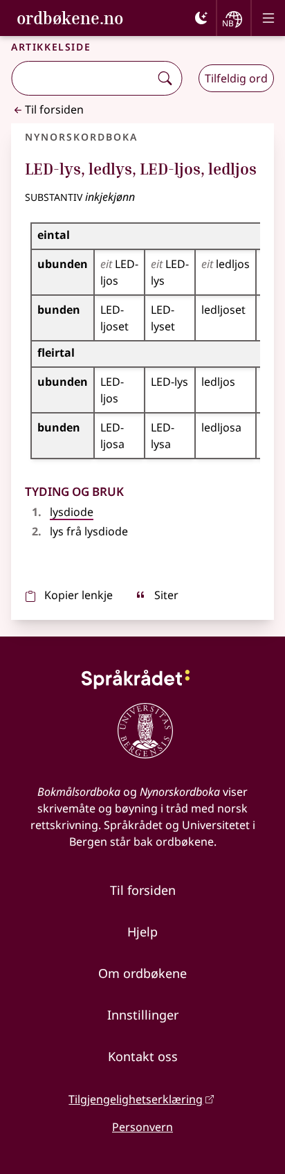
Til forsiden (54, 109)
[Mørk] (201, 18)
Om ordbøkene (142, 973)
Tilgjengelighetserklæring (135, 1099)
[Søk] (164, 78)
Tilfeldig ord (236, 78)
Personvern (142, 1127)
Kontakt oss (143, 1056)
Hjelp (142, 931)
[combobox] (82, 78)
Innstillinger (142, 1014)
